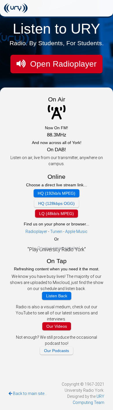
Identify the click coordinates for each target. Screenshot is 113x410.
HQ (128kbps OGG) (56, 203)
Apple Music (76, 231)
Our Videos (56, 326)
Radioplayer (36, 231)
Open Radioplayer (62, 63)
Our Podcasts (56, 350)
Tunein (56, 231)
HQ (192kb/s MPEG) (56, 193)
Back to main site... (29, 393)
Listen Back (56, 296)
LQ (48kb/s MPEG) (56, 213)
